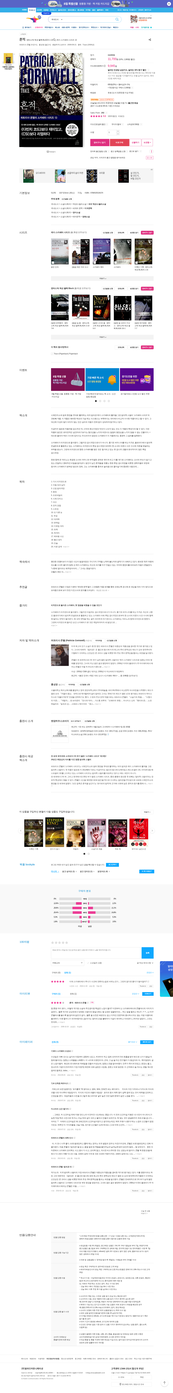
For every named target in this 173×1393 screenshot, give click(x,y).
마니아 (54, 871)
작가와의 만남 (105, 27)
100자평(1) (112, 116)
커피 (106, 10)
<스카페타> (116, 727)
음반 (93, 10)
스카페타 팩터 (98, 267)
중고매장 (81, 10)
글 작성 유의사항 (144, 963)
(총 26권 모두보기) (78, 232)
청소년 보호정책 (67, 1359)
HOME (24, 10)
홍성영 (41, 45)
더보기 (65, 547)
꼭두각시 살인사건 (139, 849)
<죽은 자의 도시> (96, 676)
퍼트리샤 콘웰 (24, 45)
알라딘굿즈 (62, 10)
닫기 (169, 4)
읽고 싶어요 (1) (68, 871)
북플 (132, 27)
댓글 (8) (78, 1100)
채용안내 (33, 1359)
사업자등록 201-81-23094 (44, 1373)
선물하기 (135, 142)
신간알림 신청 (67, 199)
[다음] (75, 100)
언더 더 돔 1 (54, 849)
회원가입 (125, 10)
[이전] (27, 100)
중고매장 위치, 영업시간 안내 (133, 1384)
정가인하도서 (83, 27)
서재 (137, 27)
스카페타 (117, 267)
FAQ (141, 1377)
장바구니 (148, 10)
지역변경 (116, 106)
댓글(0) (79, 1027)
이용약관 (41, 1359)
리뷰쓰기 (148, 994)
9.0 (105, 116)
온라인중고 (72, 10)
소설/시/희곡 (66, 204)
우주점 (88, 10)
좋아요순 (132, 1042)
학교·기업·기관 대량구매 (143, 1359)
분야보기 (28, 27)
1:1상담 (111, 1236)
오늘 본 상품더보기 (145, 1212)
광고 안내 (128, 1359)
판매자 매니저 (102, 1359)
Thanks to (143, 986)
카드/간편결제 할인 (97, 124)
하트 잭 (118, 849)
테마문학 (76, 217)
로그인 (120, 10)
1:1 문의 (121, 1377)
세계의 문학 (78, 208)
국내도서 (32, 10)
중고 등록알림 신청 (118, 151)
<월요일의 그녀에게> (102, 727)
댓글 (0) (99, 986)
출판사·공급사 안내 (116, 1359)
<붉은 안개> (83, 676)
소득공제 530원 (133, 124)
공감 (150, 986)
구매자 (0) (56, 973)
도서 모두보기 (76, 721)
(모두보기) (133, 676)
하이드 (53, 1075)
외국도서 (53, 10)
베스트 (57, 27)
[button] (96, 401)
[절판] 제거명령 (140, 323)
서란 (52, 1191)
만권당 (46, 10)
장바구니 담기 (100, 142)
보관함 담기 (134, 233)
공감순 (135, 994)
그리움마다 (55, 1027)
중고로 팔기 (134, 151)
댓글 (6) (78, 1129)
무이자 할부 (116, 124)
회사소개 (24, 1359)
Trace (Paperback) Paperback (66, 354)
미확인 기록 (139, 267)
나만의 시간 (73, 986)
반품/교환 (120, 1236)
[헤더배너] (141, 19)
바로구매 (119, 142)
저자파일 (98, 640)
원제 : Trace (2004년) (86, 45)
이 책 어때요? (147, 871)
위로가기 (164, 1383)
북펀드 (115, 27)
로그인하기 (113, 864)
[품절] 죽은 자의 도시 (80, 267)
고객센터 (140, 10)
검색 (117, 19)
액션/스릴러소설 (79, 204)
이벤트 (73, 27)
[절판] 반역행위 (57, 323)
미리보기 (52, 152)
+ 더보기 (61, 1022)
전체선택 (121, 233)
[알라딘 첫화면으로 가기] (34, 19)
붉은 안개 (55, 267)
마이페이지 (132, 10)
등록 (147, 953)
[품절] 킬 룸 (76, 323)
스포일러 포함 (96, 963)
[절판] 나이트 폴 (99, 323)
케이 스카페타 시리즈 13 (67, 40)
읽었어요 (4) (103, 871)
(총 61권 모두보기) (82, 288)
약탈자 (75, 849)
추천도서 (94, 27)
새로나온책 (66, 27)
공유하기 (150, 40)
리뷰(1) (121, 116)
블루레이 (100, 10)
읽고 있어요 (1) (86, 871)
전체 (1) (67, 973)
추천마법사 (49, 27)
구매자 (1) (56, 994)
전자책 (39, 10)
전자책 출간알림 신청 (98, 151)
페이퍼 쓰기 (147, 1042)
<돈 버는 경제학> (85, 727)
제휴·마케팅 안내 (89, 1359)
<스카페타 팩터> (111, 676)
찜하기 (150, 1075)
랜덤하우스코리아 (59, 45)
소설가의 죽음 (96, 849)
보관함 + (147, 142)
